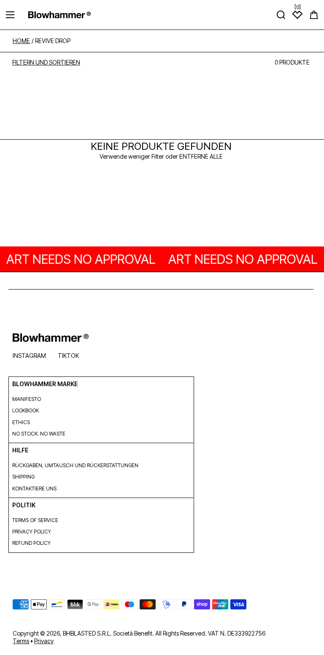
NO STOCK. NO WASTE (38, 433)
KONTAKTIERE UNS (34, 488)
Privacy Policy (31, 531)
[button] (314, 15)
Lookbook (25, 410)
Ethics (21, 422)
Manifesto (26, 399)
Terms (21, 640)
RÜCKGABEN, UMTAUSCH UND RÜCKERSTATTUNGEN (75, 465)
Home (21, 41)
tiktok (68, 355)
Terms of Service (35, 520)
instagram (29, 355)
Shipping (23, 477)
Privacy (44, 640)
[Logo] (59, 14)
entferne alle (201, 156)
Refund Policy (31, 543)
